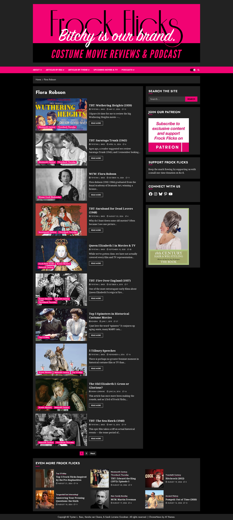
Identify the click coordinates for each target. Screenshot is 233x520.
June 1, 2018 (107, 322)
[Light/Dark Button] (192, 70)
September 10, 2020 (117, 250)
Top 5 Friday (44, 337)
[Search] (198, 70)
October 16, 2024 (116, 178)
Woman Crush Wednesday (50, 197)
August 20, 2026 (120, 485)
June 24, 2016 (115, 392)
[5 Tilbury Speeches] (61, 360)
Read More (96, 123)
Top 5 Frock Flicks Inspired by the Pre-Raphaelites (71, 478)
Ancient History (172, 496)
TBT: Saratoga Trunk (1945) (108, 140)
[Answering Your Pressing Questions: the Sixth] (45, 499)
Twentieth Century (173, 475)
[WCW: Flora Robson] (61, 184)
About (36, 69)
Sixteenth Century (46, 267)
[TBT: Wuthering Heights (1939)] (61, 114)
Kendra (94, 322)
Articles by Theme (78, 69)
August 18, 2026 (65, 505)
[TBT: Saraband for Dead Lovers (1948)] (61, 219)
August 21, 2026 (65, 484)
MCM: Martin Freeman (123, 499)
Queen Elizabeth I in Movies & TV (112, 245)
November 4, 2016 (117, 355)
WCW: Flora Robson (102, 174)
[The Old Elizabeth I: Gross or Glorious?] (61, 395)
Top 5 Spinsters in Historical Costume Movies (109, 315)
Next (92, 453)
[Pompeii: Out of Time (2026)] (154, 499)
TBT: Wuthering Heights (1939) (110, 105)
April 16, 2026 (115, 144)
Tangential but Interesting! (67, 494)
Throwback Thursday (67, 127)
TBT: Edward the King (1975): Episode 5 (123, 480)
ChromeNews (155, 517)
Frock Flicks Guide (46, 264)
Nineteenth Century (47, 127)
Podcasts (127, 69)
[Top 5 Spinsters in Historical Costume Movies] (61, 325)
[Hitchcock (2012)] (154, 478)
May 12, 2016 (114, 425)
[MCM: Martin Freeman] (99, 499)
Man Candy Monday (119, 496)
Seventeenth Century (47, 232)
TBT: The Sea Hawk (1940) (106, 421)
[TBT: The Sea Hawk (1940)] (61, 430)
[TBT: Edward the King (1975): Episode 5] (99, 478)
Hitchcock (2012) (175, 478)
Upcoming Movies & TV (106, 69)
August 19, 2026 (175, 482)
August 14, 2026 (175, 503)
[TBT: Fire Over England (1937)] (61, 289)
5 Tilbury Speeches (102, 350)
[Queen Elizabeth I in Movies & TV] (61, 254)
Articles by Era (54, 69)
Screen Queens (63, 264)
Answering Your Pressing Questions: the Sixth (70, 499)
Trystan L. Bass (98, 109)
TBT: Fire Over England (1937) (110, 280)
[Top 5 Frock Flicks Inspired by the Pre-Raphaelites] (45, 478)
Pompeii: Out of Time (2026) (181, 499)
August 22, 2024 (116, 216)
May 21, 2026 (114, 109)
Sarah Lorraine (98, 392)
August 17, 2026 (120, 503)
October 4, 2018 (116, 285)
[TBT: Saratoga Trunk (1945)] (61, 149)
